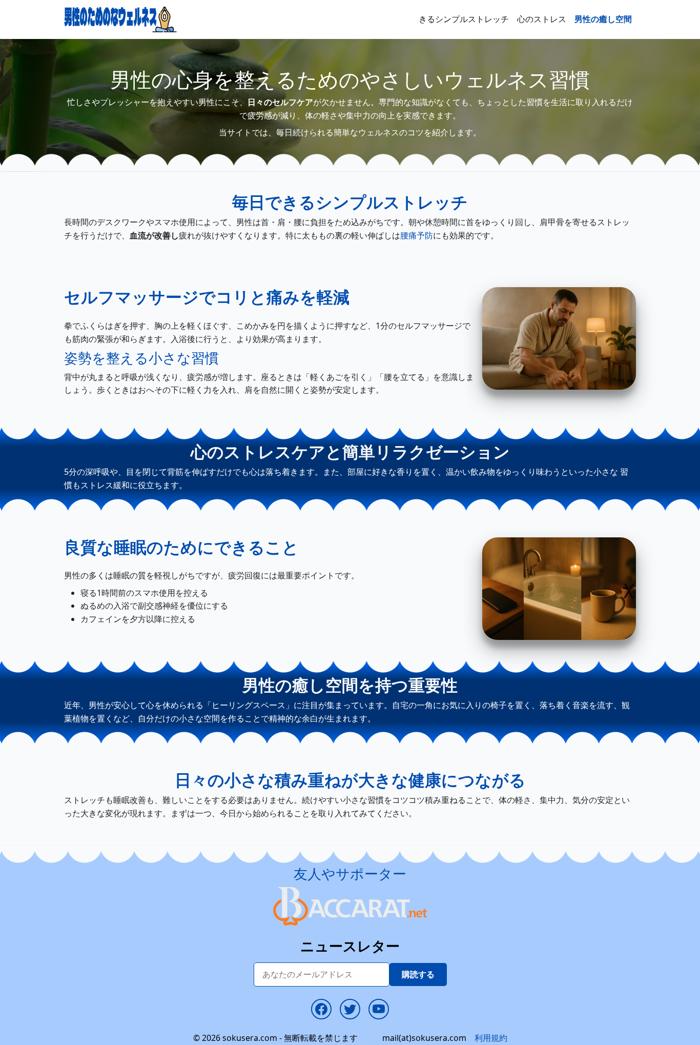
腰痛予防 (416, 235)
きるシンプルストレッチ (464, 19)
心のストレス (541, 19)
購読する (418, 974)
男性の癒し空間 (603, 19)
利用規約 (491, 1037)
